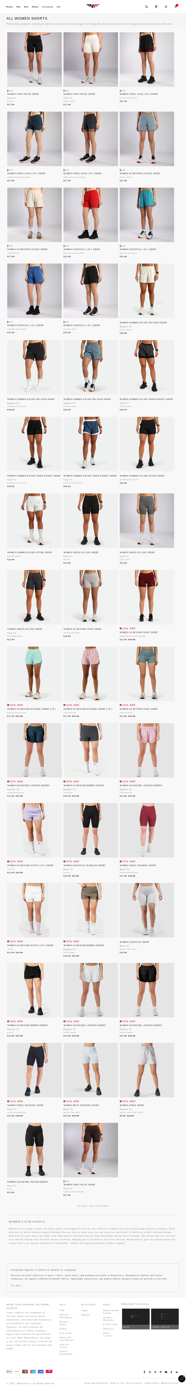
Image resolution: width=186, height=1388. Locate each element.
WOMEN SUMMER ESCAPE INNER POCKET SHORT (146, 399)
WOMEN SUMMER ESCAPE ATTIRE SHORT (142, 476)
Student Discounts (108, 1318)
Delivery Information (66, 1316)
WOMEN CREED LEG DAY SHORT (81, 552)
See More (16, 1285)
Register (85, 1315)
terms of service (64, 1345)
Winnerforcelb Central (110, 1311)
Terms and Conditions (96, 1383)
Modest (35, 7)
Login (84, 1310)
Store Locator (107, 1334)
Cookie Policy (152, 1383)
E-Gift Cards (110, 1324)
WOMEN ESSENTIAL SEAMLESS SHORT (85, 865)
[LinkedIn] (177, 1372)
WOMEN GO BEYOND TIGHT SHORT (83, 629)
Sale (59, 7)
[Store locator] (156, 7)
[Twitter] (150, 1372)
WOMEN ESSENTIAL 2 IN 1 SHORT (82, 249)
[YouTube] (166, 1372)
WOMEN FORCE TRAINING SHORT (138, 865)
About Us (108, 1329)
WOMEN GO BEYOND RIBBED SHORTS (84, 785)
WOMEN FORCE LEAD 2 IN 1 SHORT (139, 94)
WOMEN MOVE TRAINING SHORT (81, 1105)
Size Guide (65, 1333)
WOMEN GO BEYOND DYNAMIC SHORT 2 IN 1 (31, 709)
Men (18, 7)
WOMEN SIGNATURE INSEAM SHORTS (27, 1182)
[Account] (166, 7)
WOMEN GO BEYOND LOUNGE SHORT (140, 173)
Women (9, 7)
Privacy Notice (134, 1383)
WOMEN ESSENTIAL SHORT (134, 942)
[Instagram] (155, 1372)
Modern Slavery (170, 1383)
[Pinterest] (160, 1372)
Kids (26, 7)
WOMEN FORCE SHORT (132, 1105)
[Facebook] (144, 1372)
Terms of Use (117, 1383)
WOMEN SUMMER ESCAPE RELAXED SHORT (143, 323)
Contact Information (66, 1352)
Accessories (47, 7)
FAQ (62, 1310)
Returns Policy (64, 1323)
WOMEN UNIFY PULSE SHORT (23, 94)
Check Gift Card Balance (67, 1338)
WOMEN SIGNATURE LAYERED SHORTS (28, 785)
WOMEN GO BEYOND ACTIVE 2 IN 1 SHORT (30, 865)
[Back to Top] (175, 1379)
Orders (63, 1329)
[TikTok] (171, 1372)
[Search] (146, 7)
